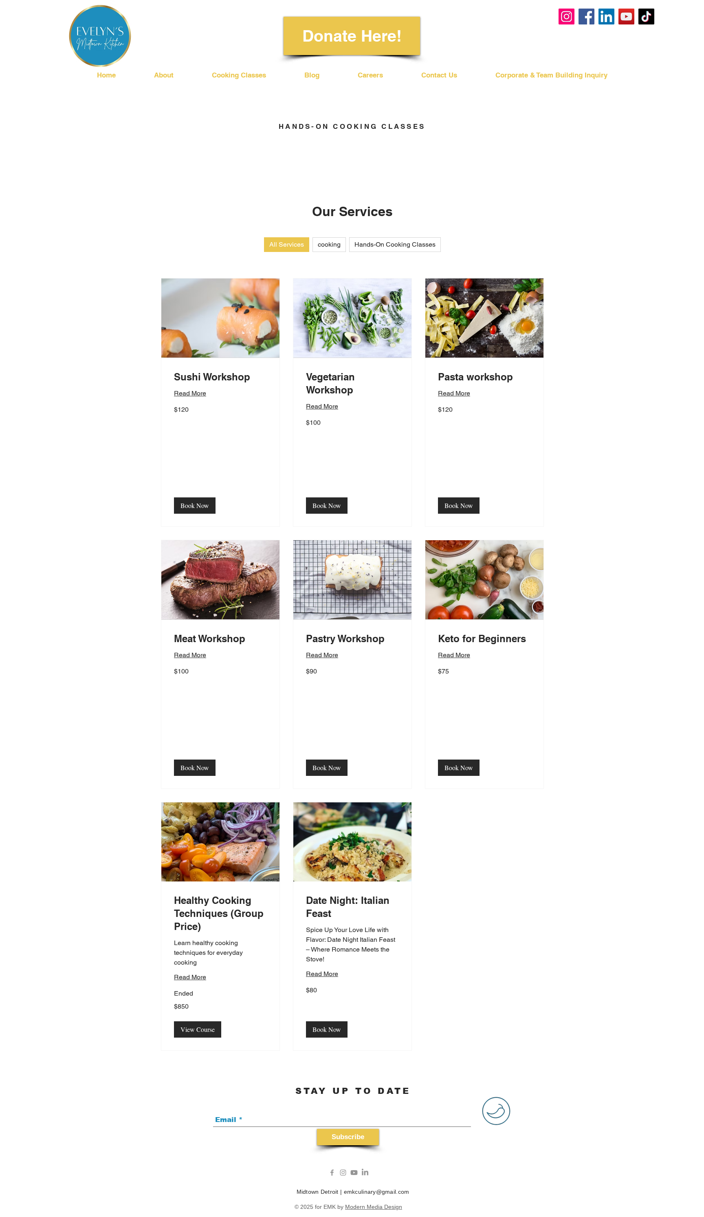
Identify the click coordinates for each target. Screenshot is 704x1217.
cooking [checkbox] (329, 244)
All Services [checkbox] (286, 244)
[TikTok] (646, 16)
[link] (220, 377)
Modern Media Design (373, 1207)
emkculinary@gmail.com (376, 1191)
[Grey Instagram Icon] (343, 1172)
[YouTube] (626, 16)
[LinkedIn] (606, 16)
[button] (195, 505)
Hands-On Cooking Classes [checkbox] (395, 244)
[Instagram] (566, 16)
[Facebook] (586, 16)
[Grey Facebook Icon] (332, 1172)
